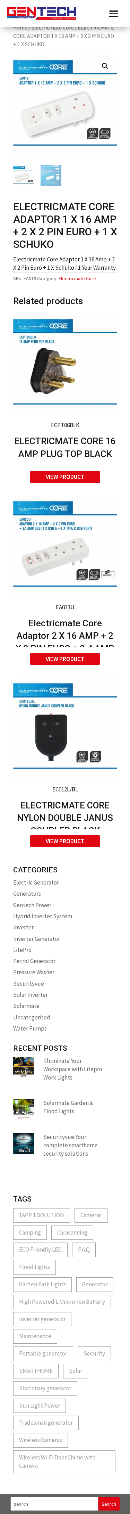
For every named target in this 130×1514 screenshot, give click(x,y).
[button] (105, 66)
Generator (94, 1284)
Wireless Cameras (40, 1440)
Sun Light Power (39, 1405)
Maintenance (35, 1336)
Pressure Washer (33, 972)
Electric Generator (36, 882)
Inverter (23, 927)
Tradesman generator (46, 1422)
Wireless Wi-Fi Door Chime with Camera (57, 1462)
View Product (65, 477)
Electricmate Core (52, 27)
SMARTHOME (36, 1371)
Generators (27, 893)
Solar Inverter (30, 995)
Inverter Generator (36, 939)
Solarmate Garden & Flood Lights (68, 1107)
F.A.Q (84, 1249)
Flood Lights (34, 1267)
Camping (30, 1232)
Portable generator (43, 1353)
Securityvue (28, 983)
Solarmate (26, 1006)
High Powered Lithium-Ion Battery (62, 1301)
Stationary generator (45, 1388)
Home (20, 27)
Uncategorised (31, 1017)
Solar (75, 1371)
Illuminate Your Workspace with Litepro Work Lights (72, 1069)
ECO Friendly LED (40, 1249)
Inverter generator (42, 1319)
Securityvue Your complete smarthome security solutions (70, 1145)
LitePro (22, 950)
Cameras (91, 1215)
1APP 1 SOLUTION (41, 1215)
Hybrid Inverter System (42, 916)
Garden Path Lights (42, 1284)
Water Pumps (30, 1028)
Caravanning (72, 1232)
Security (94, 1353)
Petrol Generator (34, 961)
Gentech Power (32, 905)
